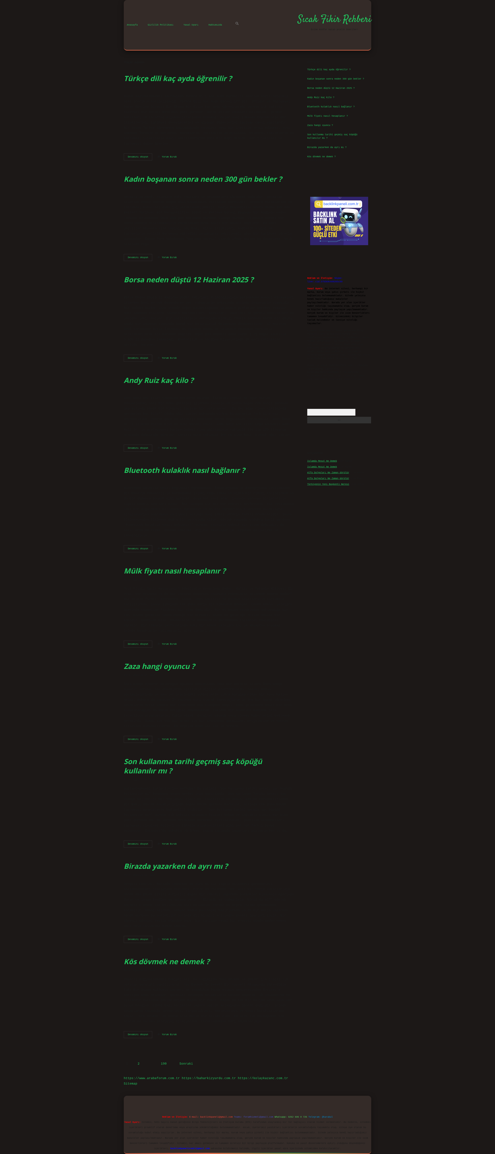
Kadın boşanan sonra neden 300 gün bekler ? (203, 179)
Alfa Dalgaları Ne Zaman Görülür (328, 472)
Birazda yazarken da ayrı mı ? (176, 866)
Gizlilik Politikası (160, 25)
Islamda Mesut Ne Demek (322, 461)
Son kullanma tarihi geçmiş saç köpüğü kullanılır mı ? (193, 766)
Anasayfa (132, 25)
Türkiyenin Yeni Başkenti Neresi (328, 484)
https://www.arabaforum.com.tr (152, 1078)
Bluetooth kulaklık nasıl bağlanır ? (184, 470)
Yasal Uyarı (190, 25)
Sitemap (130, 1084)
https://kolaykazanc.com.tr (263, 1078)
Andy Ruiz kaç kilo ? (159, 380)
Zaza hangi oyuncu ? (159, 666)
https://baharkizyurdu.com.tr (209, 1078)
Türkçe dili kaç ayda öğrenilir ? (178, 78)
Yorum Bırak (169, 157)
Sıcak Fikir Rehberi (334, 20)
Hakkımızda (215, 25)
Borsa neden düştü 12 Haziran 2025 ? (188, 279)
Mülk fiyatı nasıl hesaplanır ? (175, 571)
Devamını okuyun (140, 157)
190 (164, 1064)
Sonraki (186, 1064)
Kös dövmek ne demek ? (167, 961)
